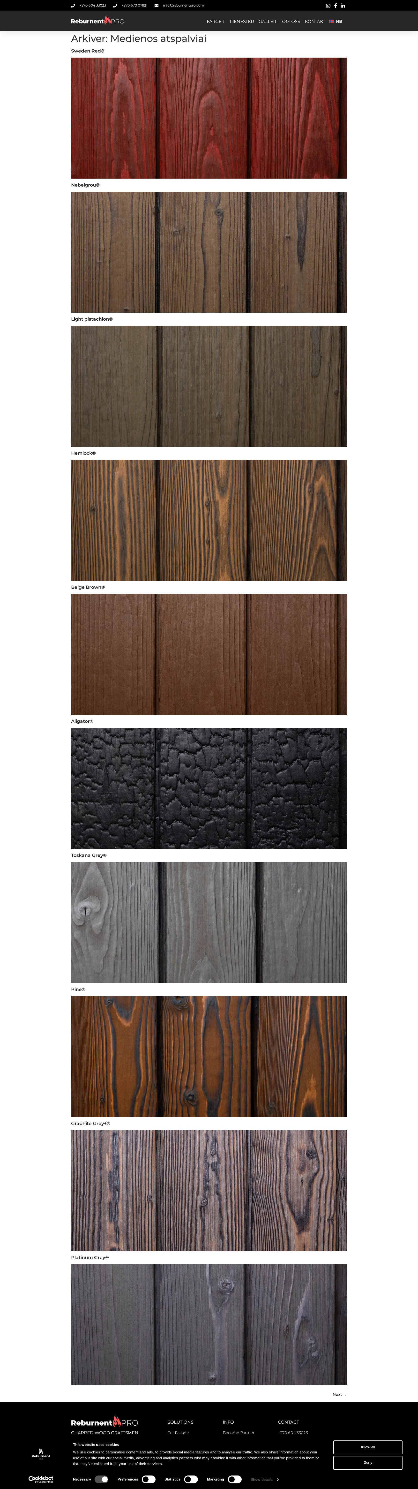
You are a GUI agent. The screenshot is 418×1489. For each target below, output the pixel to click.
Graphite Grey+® (90, 1123)
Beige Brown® (88, 587)
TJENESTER (241, 21)
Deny (368, 1462)
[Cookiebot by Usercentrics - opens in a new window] (41, 1479)
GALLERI (268, 21)
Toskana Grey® (89, 855)
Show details (262, 1479)
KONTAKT (315, 21)
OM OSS (291, 21)
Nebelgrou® (85, 185)
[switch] (149, 1479)
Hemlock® (83, 453)
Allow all (368, 1447)
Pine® (78, 989)
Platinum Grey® (90, 1257)
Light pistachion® (92, 319)
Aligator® (82, 721)
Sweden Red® (87, 51)
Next (340, 1394)
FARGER (215, 21)
